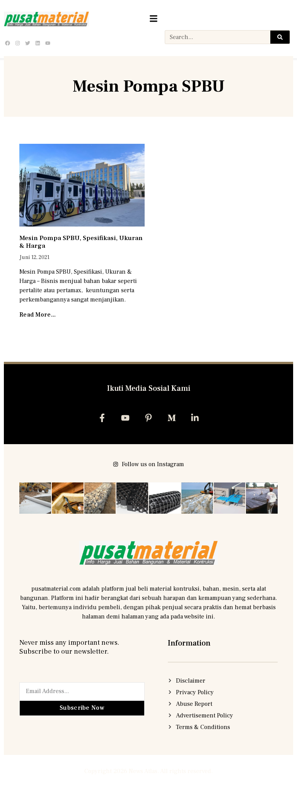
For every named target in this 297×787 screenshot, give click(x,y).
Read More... (37, 315)
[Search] (280, 37)
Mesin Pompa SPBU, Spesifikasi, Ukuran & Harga (81, 242)
